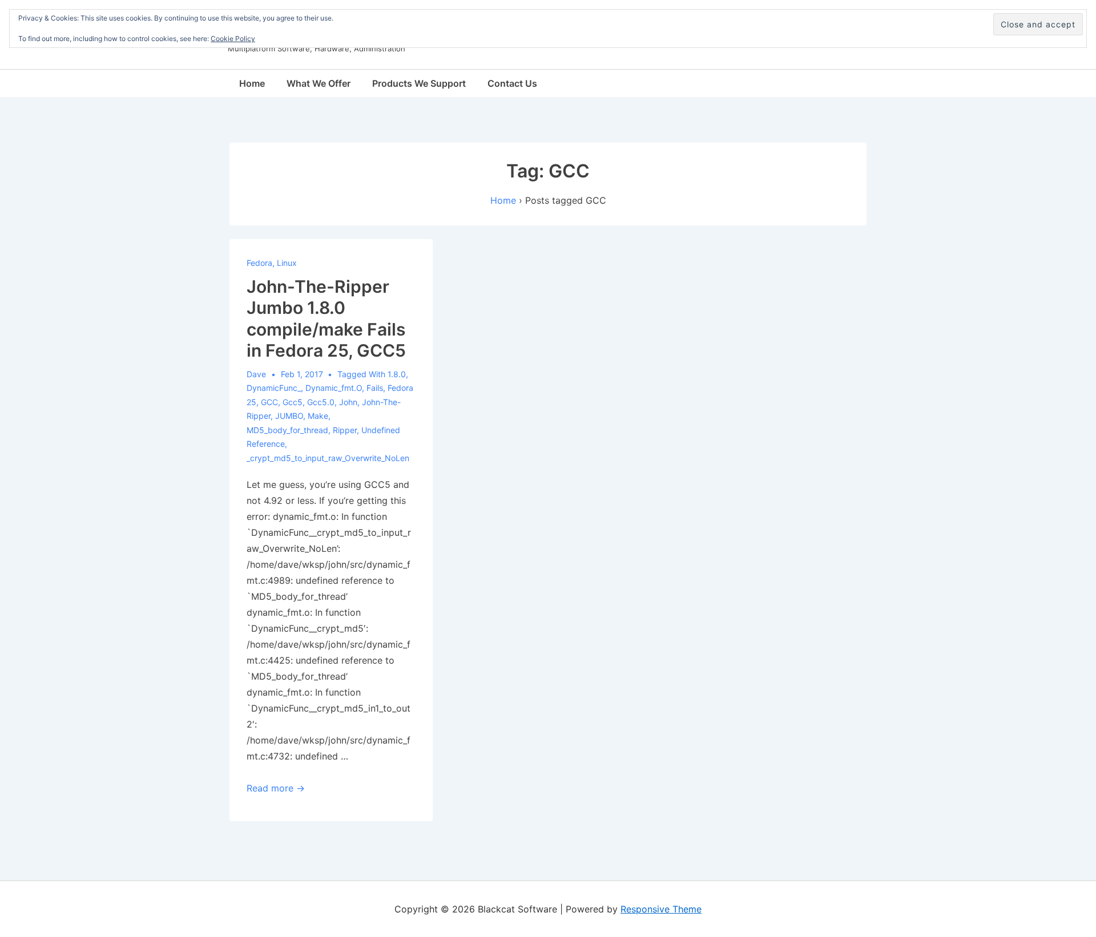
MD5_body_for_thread (287, 430)
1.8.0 (397, 374)
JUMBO (289, 416)
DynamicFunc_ (274, 388)
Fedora (259, 263)
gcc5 (293, 402)
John (348, 402)
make (318, 416)
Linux (287, 263)
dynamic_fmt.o (333, 388)
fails (374, 388)
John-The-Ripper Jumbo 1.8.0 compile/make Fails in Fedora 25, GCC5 (326, 318)
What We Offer (318, 83)
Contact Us (512, 83)
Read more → (276, 788)
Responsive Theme (661, 909)
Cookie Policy (233, 38)
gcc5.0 (321, 402)
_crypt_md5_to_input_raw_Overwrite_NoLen (328, 458)
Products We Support (419, 83)
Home (252, 83)
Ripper (345, 430)
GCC (269, 402)
